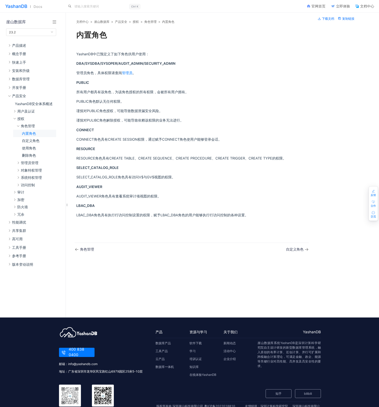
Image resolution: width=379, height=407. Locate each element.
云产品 (160, 359)
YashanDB (16, 6)
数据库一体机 (165, 367)
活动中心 (229, 351)
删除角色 (29, 155)
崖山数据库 (101, 21)
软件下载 (196, 343)
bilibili (308, 393)
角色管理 (150, 21)
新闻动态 (229, 343)
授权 (136, 21)
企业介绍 (229, 359)
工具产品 (162, 351)
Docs (38, 6)
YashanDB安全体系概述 (34, 104)
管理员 (127, 73)
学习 (193, 351)
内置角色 (29, 133)
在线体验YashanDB (203, 375)
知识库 (194, 367)
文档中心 (82, 21)
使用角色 (29, 148)
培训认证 (196, 359)
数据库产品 (163, 343)
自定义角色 (30, 140)
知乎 (278, 393)
